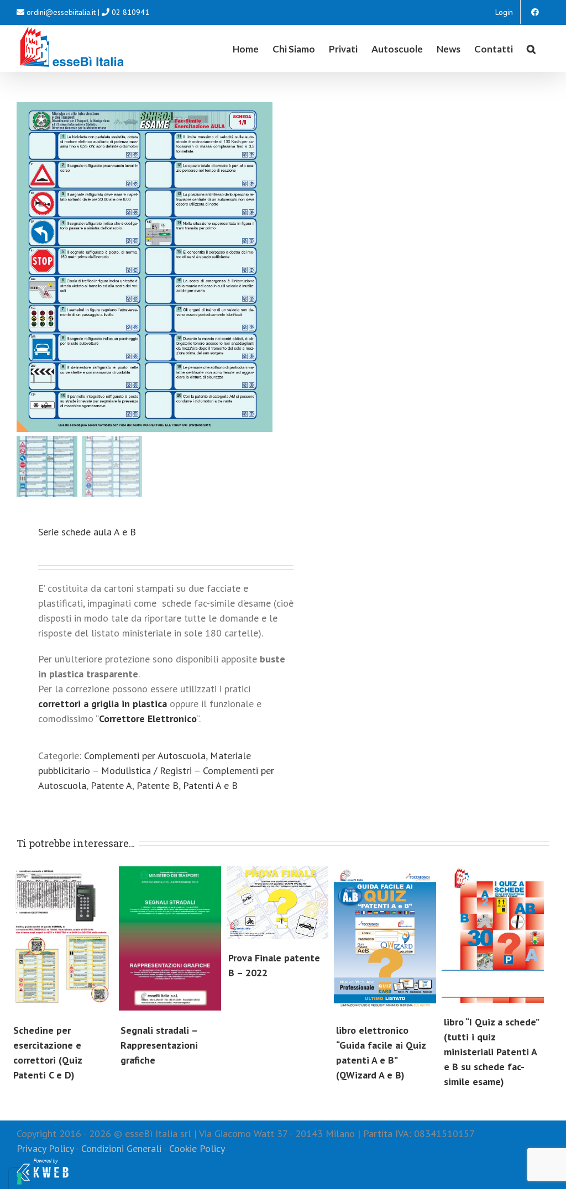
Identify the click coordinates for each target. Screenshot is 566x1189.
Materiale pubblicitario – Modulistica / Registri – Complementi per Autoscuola (156, 770)
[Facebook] (535, 12)
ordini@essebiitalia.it (61, 12)
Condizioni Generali (121, 1148)
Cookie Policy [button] (197, 1148)
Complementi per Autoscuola (145, 755)
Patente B (158, 785)
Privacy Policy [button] (45, 1148)
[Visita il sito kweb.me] (43, 1163)
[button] (531, 48)
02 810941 (130, 12)
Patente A (111, 785)
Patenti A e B (210, 785)
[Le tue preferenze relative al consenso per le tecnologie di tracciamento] (19, 1178)
